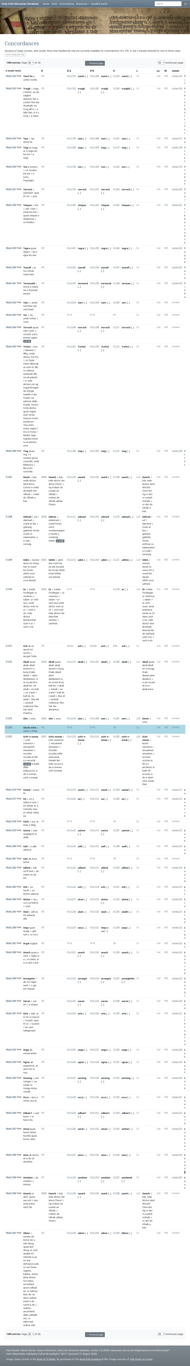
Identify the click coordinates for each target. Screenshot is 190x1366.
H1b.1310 (94, 736)
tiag (80, 147)
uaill (124, 846)
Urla (25, 1013)
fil (24, 793)
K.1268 (116, 283)
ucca (80, 1097)
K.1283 (116, 736)
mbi (25, 1243)
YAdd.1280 (11, 846)
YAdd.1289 (11, 978)
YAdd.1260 (11, 267)
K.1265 (116, 205)
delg (33, 824)
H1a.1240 (71, 1128)
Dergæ (30, 390)
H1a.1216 (71, 718)
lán (152, 630)
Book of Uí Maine (46, 1359)
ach (80, 646)
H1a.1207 (71, 346)
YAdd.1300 (11, 1193)
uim (80, 718)
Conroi (26, 487)
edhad (33, 1287)
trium (35, 418)
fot (37, 356)
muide (54, 533)
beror (26, 1116)
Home (46, 3)
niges (33, 981)
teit (25, 566)
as (24, 367)
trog (25, 109)
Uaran (26, 1001)
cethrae (146, 544)
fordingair (28, 592)
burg (25, 672)
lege (33, 435)
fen (30, 1069)
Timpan (27, 205)
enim (31, 425)
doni (25, 1069)
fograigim (28, 180)
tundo (33, 79)
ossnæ (34, 777)
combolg (53, 537)
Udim (26, 559)
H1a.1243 (71, 477)
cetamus (27, 596)
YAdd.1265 (11, 346)
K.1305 (116, 1128)
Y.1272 (9, 661)
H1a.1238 (71, 1097)
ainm (60, 559)
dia (37, 102)
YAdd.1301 (11, 1232)
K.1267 (116, 267)
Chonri (52, 504)
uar (35, 1001)
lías (144, 530)
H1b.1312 (94, 798)
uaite (26, 730)
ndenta (30, 370)
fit (24, 196)
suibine (27, 1308)
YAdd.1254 (11, 138)
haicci (26, 1119)
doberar (27, 98)
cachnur (53, 619)
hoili (34, 902)
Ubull (145, 661)
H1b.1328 (94, 1062)
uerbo (26, 79)
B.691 (44, 559)
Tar (25, 315)
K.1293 (116, 911)
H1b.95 (93, 645)
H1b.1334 (94, 1177)
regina (32, 411)
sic (33, 1294)
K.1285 (116, 798)
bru (35, 334)
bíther (58, 573)
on (30, 147)
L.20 (138, 736)
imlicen (27, 1184)
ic (38, 98)
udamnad (54, 520)
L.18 (138, 718)
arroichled (28, 1284)
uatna (104, 830)
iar (26, 1027)
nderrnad (28, 1321)
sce (33, 821)
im (143, 668)
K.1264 (116, 189)
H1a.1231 (71, 952)
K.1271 (116, 327)
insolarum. (28, 421)
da (37, 92)
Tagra (26, 248)
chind (32, 959)
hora (34, 858)
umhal (125, 1128)
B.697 (44, 736)
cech (36, 599)
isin (63, 480)
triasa (36, 563)
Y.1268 (9, 516)
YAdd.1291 (11, 1013)
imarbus (27, 712)
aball (25, 665)
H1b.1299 (94, 346)
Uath (26, 821)
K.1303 (116, 1097)
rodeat (55, 487)
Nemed (146, 630)
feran (33, 1267)
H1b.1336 (94, 1232)
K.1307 (116, 1177)
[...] (86, 76)
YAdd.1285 (11, 911)
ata (32, 1100)
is (34, 112)
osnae (151, 780)
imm (33, 606)
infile (59, 753)
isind (25, 483)
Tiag (25, 147)
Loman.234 (177, 1154)
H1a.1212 (71, 559)
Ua (24, 798)
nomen (35, 559)
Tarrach (27, 189)
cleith (26, 573)
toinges (27, 1081)
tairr (80, 302)
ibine (25, 1277)
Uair (25, 858)
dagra (26, 251)
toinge (26, 1088)
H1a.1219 (71, 789)
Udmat (52, 516)
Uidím (52, 559)
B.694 (44, 661)
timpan (82, 205)
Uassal (26, 789)
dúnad (56, 576)
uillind (104, 867)
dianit (26, 675)
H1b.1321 (94, 927)
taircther (28, 305)
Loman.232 (177, 1112)
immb (145, 613)
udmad (82, 516)
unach (81, 952)
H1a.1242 (71, 1177)
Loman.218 (177, 867)
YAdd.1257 (11, 189)
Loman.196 (177, 88)
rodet (36, 487)
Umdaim (28, 1177)
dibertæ (34, 363)
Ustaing (27, 1078)
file (36, 757)
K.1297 (116, 978)
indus (30, 1280)
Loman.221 (177, 911)
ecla (35, 196)
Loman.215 (177, 830)
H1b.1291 (94, 189)
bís (50, 570)
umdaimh (127, 1177)
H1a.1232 (71, 978)
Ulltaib (30, 497)
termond (83, 283)
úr (37, 606)
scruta (57, 763)
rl (26, 380)
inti (28, 154)
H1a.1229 (71, 927)
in (29, 566)
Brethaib (147, 626)
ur (36, 592)
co (24, 370)
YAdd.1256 (11, 166)
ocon (32, 573)
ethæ (34, 730)
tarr (124, 302)
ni (34, 1069)
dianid (145, 675)
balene (26, 1274)
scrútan (146, 757)
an (57, 490)
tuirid (26, 1304)
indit (51, 763)
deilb (25, 837)
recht (31, 330)
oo (30, 798)
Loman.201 (177, 205)
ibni (31, 1246)
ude (27, 540)
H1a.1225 (71, 867)
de (29, 695)
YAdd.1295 (11, 1097)
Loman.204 (177, 283)
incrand (60, 566)
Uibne (26, 1233)
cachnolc (53, 623)
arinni (34, 302)
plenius (33, 442)
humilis (27, 1135)
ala (35, 394)
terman (126, 283)
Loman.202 (177, 248)
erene (35, 1274)
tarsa (145, 570)
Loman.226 (177, 1001)
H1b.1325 (94, 1001)
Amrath (146, 487)
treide (32, 589)
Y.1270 (9, 589)
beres (32, 1203)
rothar (32, 318)
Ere (25, 431)
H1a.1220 (71, 798)
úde (148, 550)
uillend (81, 867)
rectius (34, 404)
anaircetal (54, 757)
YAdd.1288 (11, 952)
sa (50, 566)
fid (24, 877)
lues (34, 1016)
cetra (51, 526)
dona (26, 563)
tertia (31, 414)
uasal (81, 789)
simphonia (28, 218)
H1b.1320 (94, 911)
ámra (51, 483)
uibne (81, 1233)
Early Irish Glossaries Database (20, 3)
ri (32, 394)
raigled (27, 95)
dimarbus (54, 709)
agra (25, 255)
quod (26, 649)
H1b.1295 (94, 283)
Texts (54, 3)
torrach (82, 327)
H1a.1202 (71, 267)
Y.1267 (9, 477)
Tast (25, 138)
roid (55, 563)
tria (60, 563)
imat (25, 824)
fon (25, 1280)
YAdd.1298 (11, 1154)
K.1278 (116, 589)
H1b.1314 (94, 830)
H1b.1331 (94, 1112)
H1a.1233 (71, 1001)
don (51, 563)
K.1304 (116, 1112)
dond (145, 566)
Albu (25, 353)
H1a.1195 (71, 88)
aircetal (31, 760)
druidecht (32, 377)
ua (79, 798)
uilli (35, 867)
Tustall (27, 267)
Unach (26, 952)
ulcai (80, 899)
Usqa (26, 927)
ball (37, 689)
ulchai (104, 899)
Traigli (26, 88)
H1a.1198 (71, 166)
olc (31, 315)
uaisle (26, 1084)
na (62, 682)
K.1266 (116, 248)
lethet (28, 92)
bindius (30, 222)
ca (31, 1084)
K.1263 (116, 166)
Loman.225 (177, 978)
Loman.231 (177, 1097)
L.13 (138, 516)
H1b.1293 (94, 248)
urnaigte (106, 978)
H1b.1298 (94, 327)
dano (145, 616)
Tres (25, 425)
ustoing (82, 1078)
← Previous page (95, 63)
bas (34, 477)
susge (26, 931)
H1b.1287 (94, 88)
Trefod (81, 346)
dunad (32, 580)
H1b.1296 (94, 302)
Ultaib (145, 507)
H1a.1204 (71, 302)
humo (26, 1132)
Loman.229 (177, 1062)
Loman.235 (177, 1177)
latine (26, 862)
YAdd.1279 (11, 830)
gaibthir (146, 537)
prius (150, 689)
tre (24, 377)
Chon (145, 490)
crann (145, 526)
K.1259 (116, 76)
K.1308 (116, 477)
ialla (25, 112)
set (35, 150)
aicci (33, 1097)
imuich (26, 293)
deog (30, 1243)
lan (62, 613)
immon (27, 337)
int (24, 805)
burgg (151, 668)
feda (33, 656)
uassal (125, 789)
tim (36, 205)
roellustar (28, 706)
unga (80, 1049)
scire (25, 445)
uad (37, 1113)
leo (30, 685)
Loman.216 (177, 846)
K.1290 (116, 867)
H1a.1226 (71, 886)
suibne (32, 1297)
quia (36, 192)
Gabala (27, 438)
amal (151, 606)
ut (32, 1193)
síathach (150, 633)
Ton (25, 166)
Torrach (27, 327)
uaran (81, 1001)
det (151, 494)
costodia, (28, 461)
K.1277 (116, 559)
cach (25, 309)
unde (26, 318)
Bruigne (34, 387)
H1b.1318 (94, 886)
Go (185, 3)
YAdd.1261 (11, 283)
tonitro (34, 166)
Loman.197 (177, 138)
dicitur (26, 356)
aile (25, 918)
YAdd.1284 (11, 899)
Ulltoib (26, 494)
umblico (27, 1181)
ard (36, 962)
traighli (126, 88)
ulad (80, 911)
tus (25, 270)
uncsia (26, 1053)
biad (31, 309)
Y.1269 (9, 559)
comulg (27, 544)
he (31, 141)
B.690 (44, 516)
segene (27, 1270)
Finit (144, 784)
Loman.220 (177, 899)
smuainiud (147, 750)
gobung (27, 526)
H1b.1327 (94, 1049)
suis (25, 934)
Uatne (26, 830)
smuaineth (29, 746)
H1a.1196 (71, 138)
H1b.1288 (94, 138)
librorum (27, 468)
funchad (33, 290)
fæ (30, 1207)
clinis (32, 1139)
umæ (26, 212)
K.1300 (116, 1049)
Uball (26, 661)
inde (30, 380)
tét (150, 570)
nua (25, 602)
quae (26, 411)
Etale (145, 672)
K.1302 (116, 1077)
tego (25, 157)
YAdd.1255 (11, 147)
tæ (32, 138)
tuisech (35, 1023)
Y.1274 (9, 727)
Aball (150, 665)
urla (80, 1013)
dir (33, 1304)
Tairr (26, 302)
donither (27, 1161)
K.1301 (116, 1062)
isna (152, 623)
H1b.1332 (94, 1128)
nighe (34, 955)
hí (185, 1023)
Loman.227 (177, 1013)
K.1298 (116, 1001)
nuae (145, 606)
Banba (26, 435)
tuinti (81, 76)
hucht (145, 743)
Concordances (66, 3)
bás (61, 477)
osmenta (28, 743)
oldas (26, 802)
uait (35, 830)
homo (26, 1139)
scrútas (146, 760)
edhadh (33, 1314)
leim (31, 274)
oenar (26, 1100)
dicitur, (32, 407)
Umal (26, 1128)
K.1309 (116, 1232)
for (27, 1016)
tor (28, 196)
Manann (29, 350)
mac (34, 802)
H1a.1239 (71, 1112)
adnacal (31, 915)
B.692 (44, 589)
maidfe (27, 394)
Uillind (26, 867)
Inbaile (52, 760)
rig (50, 487)
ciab (33, 1013)
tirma (26, 286)
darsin (145, 576)
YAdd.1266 (11, 450)
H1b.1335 (94, 477)
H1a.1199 (71, 189)
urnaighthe (128, 978)
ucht (27, 739)
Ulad (25, 911)
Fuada (26, 397)
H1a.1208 (71, 147)
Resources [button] (81, 3)
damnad (27, 520)
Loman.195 (177, 76)
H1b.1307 (94, 661)
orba (25, 1203)
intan (51, 573)
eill (37, 699)
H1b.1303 (94, 516)
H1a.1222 (71, 830)
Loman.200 (177, 189)
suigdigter (28, 833)
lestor (26, 1239)
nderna (33, 1291)
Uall (25, 846)
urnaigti (82, 978)
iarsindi (29, 702)
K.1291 (116, 886)
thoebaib (28, 105)
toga (34, 147)
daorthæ (53, 616)
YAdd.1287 (11, 943)
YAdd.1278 (11, 821)
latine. (33, 1132)
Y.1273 (9, 718)
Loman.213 (177, 798)
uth (80, 887)
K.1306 (116, 1154)
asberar (27, 401)
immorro (28, 668)
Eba (33, 699)
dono (26, 1297)
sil (34, 682)
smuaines (28, 750)
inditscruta (29, 770)
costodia (27, 471)
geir (34, 931)
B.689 (44, 477)
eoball (54, 689)
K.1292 (116, 899)
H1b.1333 (94, 1154)
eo (32, 646)
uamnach (28, 192)
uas (37, 1078)
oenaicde (28, 373)
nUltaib (146, 501)
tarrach (82, 189)
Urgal (26, 943)
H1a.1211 (71, 516)
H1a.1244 (71, 1232)
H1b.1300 (94, 147)
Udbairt (27, 1113)
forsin (36, 530)
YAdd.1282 (11, 867)
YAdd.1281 (11, 858)
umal (80, 1128)
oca (50, 576)
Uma (25, 1154)
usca (80, 927)
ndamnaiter (29, 537)
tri (26, 360)
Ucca (26, 1097)
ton (80, 166)
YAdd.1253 (11, 88)
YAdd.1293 (11, 1062)
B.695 (44, 718)
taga (30, 150)
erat (25, 414)
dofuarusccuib (31, 1263)
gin (34, 985)
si (24, 442)
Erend (34, 438)
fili (143, 763)
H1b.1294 (94, 267)
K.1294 (116, 927)
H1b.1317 (94, 867)
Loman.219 (177, 886)
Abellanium (29, 678)
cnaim (26, 874)
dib (36, 367)
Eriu (35, 346)
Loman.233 (177, 1128)
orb (29, 1200)
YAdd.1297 (11, 1128)
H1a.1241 (71, 1154)
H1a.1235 (71, 1049)
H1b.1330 (94, 1097)
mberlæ (27, 1256)
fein (33, 102)
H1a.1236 (71, 1062)
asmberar (147, 609)
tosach (29, 1020)
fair (34, 98)
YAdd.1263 (11, 314)
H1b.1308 (94, 718)
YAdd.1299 (11, 1177)
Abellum (146, 678)
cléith (62, 570)
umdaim (82, 1177)
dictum (27, 384)
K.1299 (116, 1013)
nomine (27, 457)
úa (24, 815)
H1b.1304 (94, 559)
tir (33, 367)
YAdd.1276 (11, 789)
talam (26, 599)
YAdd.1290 (11, 1001)
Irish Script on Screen (141, 1359)
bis (24, 154)
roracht (27, 334)
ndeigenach (29, 1030)
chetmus (149, 596)
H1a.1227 (71, 899)
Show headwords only (15, 54)
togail (26, 387)
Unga (26, 1049)
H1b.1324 (94, 978)
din (58, 760)
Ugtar (26, 1062)
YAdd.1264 (11, 327)
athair (30, 805)
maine (35, 286)
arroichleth (29, 1311)
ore (28, 981)
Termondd (29, 283)
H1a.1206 (71, 327)
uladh (125, 911)
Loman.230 (177, 1077)
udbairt (82, 1113)
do (24, 497)
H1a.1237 (71, 1077)
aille (34, 846)
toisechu (27, 809)
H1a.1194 (71, 76)
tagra (81, 248)
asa (36, 1200)
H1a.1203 (71, 283)
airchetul (147, 767)
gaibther (27, 530)
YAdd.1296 (11, 1112)
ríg (143, 494)
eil (64, 695)
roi (30, 563)
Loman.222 (177, 927)
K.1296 (116, 952)
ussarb (52, 490)
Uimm (145, 718)
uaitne (81, 830)
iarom (26, 1287)
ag (36, 384)
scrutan (146, 774)
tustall (81, 267)
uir (33, 1158)
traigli (81, 88)
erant (26, 428)
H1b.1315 (94, 846)
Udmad (27, 516)
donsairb (28, 490)
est (33, 384)
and (31, 871)
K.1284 (116, 789)
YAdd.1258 (11, 205)
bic (31, 1239)
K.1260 (116, 88)
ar (24, 150)
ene (29, 1260)
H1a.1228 (71, 911)
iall (30, 109)
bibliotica (28, 464)
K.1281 (116, 718)
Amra (31, 483)
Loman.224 (177, 952)
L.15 (138, 589)
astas (26, 141)
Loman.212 (177, 789)
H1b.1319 (94, 899)
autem (52, 668)
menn (26, 363)
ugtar (81, 1062)
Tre (32, 356)
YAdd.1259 (11, 248)
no (34, 92)
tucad (29, 682)
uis (26, 442)
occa (25, 580)
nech (25, 955)
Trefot (27, 346)
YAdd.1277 (11, 798)
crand (26, 523)
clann (35, 115)
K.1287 (116, 830)
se (35, 1100)
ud (35, 516)
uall (80, 846)
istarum (27, 418)
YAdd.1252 (11, 76)
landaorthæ (29, 619)
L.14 (138, 559)
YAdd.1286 (11, 927)
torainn (33, 170)
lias (34, 523)
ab (29, 646)
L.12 (138, 477)
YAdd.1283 (11, 886)
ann (34, 255)
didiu (34, 401)
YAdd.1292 (11, 1049)
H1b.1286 (94, 76)
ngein (34, 337)
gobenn (146, 533)
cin (24, 290)
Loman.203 (177, 267)
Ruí (150, 490)
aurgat (27, 656)
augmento (29, 1065)
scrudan (27, 753)
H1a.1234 (71, 1013)
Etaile (32, 672)
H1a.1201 (71, 248)
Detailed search (99, 3)
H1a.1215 (71, 661)
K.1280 (116, 661)
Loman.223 (177, 943)
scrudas (27, 757)
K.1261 (116, 138)
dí (149, 770)
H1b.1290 (94, 166)
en (24, 1004)
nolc (61, 609)
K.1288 (116, 846)
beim (28, 102)
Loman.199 (177, 166)
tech (27, 906)
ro (147, 494)
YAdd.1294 (11, 1077)
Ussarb (52, 477)
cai (34, 899)
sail (27, 208)
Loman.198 (177, 147)
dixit (25, 1196)
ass (146, 682)
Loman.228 (177, 1049)
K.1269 (116, 302)
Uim (25, 718)
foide (31, 360)
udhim (125, 559)
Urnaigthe (29, 978)
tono (25, 177)
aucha (26, 652)
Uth (25, 887)
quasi (26, 215)
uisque (34, 1004)
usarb (104, 477)
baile (36, 763)
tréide (57, 589)
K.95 (115, 645)
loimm (26, 893)
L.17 (138, 661)
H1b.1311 (94, 789)
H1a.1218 (71, 736)
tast (80, 138)
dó (24, 774)
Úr (143, 589)
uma (33, 718)
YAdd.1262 (11, 302)
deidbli (26, 1253)
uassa (36, 789)
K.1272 (116, 346)
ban (33, 208)
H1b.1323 (94, 952)
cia (32, 397)
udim (80, 559)
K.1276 (116, 516)
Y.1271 (9, 645)
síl (143, 685)
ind (34, 305)
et (28, 431)
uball (25, 689)
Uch (25, 646)
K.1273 (116, 147)
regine (33, 428)
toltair (30, 270)
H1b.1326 (94, 1013)
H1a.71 (70, 645)
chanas (31, 988)
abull (144, 665)
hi (37, 902)
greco (35, 457)
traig (35, 88)
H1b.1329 (94, 1077)
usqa (124, 927)
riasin (26, 274)
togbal (33, 943)
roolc (26, 321)
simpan (33, 215)
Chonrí (58, 483)
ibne (25, 1294)
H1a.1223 (71, 846)
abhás (59, 501)
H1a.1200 (71, 205)
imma (34, 1088)
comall (26, 1091)
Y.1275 (9, 736)
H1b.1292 (94, 205)
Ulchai (26, 899)
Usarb (26, 477)
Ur (24, 589)
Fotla (26, 407)
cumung (146, 554)
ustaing (126, 1078)
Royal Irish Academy (90, 1359)
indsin (52, 540)
